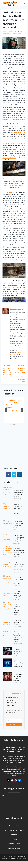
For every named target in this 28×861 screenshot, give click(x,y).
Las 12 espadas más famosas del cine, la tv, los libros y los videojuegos (18, 608)
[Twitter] (14, 474)
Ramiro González (8, 31)
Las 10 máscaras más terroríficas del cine (18, 651)
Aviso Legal (14, 839)
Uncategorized (17, 33)
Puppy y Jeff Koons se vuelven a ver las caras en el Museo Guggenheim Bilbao (20, 373)
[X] (8, 780)
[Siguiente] (22, 410)
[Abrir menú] (24, 3)
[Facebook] (12, 780)
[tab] (10, 424)
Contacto (14, 835)
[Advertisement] (14, 449)
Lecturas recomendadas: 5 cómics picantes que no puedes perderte (18, 492)
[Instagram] (19, 474)
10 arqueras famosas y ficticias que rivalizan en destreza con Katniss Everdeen (18, 566)
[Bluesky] (19, 780)
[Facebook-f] (8, 474)
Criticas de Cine (6, 33)
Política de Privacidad (14, 843)
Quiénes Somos (14, 826)
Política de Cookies (14, 848)
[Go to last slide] (6, 410)
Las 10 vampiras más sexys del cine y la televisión (18, 622)
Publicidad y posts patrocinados (14, 830)
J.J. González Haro (12, 410)
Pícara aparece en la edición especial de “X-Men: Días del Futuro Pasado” (7, 371)
